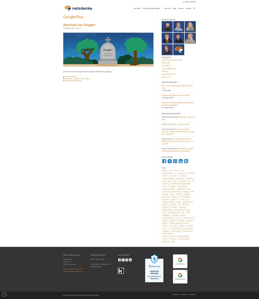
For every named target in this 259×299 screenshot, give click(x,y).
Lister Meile (172, 205)
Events (170, 181)
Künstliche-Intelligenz (169, 202)
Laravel (179, 202)
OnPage (187, 210)
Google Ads (172, 186)
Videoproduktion (188, 228)
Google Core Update (169, 189)
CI (175, 173)
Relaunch (182, 215)
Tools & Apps (84, 79)
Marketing (185, 205)
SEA (176, 218)
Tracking (181, 226)
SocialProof (189, 220)
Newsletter (176, 294)
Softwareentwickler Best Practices (179, 223)
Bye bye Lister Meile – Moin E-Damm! (176, 95)
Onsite (164, 212)
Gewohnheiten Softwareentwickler (180, 184)
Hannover (165, 194)
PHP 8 (188, 212)
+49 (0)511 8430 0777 (75, 269)
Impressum (193, 294)
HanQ (172, 194)
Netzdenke (166, 66)
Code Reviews (191, 173)
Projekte (165, 71)
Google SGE (166, 191)
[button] (194, 8)
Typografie (189, 226)
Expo (175, 181)
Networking (166, 207)
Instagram (174, 197)
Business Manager (168, 173)
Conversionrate (173, 176)
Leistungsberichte (188, 202)
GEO (193, 181)
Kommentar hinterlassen (73, 81)
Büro (182, 170)
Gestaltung (166, 184)
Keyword (173, 199)
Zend (172, 241)
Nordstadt (182, 207)
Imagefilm (187, 194)
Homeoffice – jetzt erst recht (178, 124)
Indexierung (166, 197)
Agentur (165, 170)
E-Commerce (189, 178)
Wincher (165, 239)
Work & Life (166, 77)
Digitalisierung (180, 178)
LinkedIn (165, 205)
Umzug (165, 228)
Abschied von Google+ (79, 25)
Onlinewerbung (178, 210)
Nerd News (166, 63)
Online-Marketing (70, 76)
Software (77, 79)
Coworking (183, 176)
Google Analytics (182, 186)
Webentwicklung (168, 74)
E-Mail (164, 181)
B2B (170, 170)
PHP (183, 212)
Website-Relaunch (187, 231)
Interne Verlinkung (184, 197)
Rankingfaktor (166, 215)
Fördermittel (182, 181)
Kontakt (188, 8)
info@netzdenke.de (76, 271)
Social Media (180, 220)
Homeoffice (179, 194)
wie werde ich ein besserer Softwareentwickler (176, 236)
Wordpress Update (183, 239)
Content (165, 176)
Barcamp (176, 170)
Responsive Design (168, 218)
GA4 (189, 181)
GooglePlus (69, 79)
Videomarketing (176, 228)
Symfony (165, 226)
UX (169, 228)
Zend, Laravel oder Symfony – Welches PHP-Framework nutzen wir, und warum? (178, 131)
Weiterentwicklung (168, 234)
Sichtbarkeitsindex (189, 218)
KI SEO (183, 199)
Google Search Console (183, 189)
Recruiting (175, 215)
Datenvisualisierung (168, 178)
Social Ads (172, 220)
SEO (180, 218)
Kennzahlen (166, 199)
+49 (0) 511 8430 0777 (190, 2)
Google (165, 186)
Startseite (137, 8)
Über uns (167, 8)
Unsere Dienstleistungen (151, 8)
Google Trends (175, 191)
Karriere (181, 8)
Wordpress (172, 239)
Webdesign (166, 231)
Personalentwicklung (174, 212)
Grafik (192, 191)
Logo (179, 205)
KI (178, 199)
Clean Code (181, 173)
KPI (188, 199)
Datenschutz (184, 294)
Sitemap (165, 220)
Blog (174, 8)
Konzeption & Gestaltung (172, 60)
